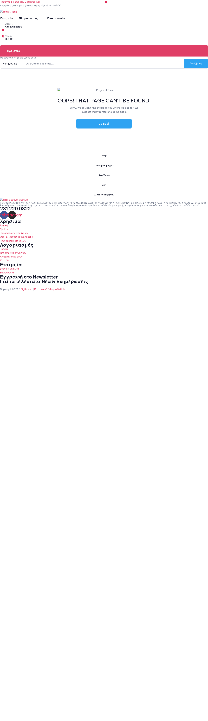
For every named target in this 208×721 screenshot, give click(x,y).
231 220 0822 (15, 208)
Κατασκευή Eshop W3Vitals (49, 289)
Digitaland (26, 289)
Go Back (104, 123)
